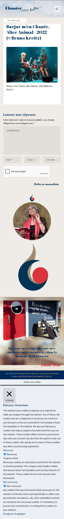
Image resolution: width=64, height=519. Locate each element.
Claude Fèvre (51, 365)
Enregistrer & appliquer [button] (14, 513)
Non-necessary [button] (10, 482)
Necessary (12, 454)
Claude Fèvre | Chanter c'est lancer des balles (38, 373)
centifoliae (23, 376)
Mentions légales (36, 376)
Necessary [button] (8, 450)
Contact (48, 376)
